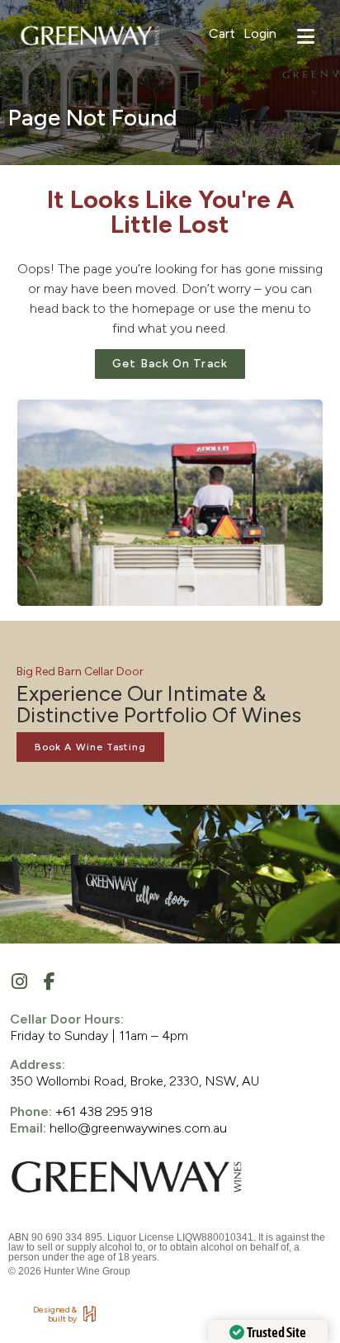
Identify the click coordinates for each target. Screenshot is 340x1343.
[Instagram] (19, 981)
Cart (222, 33)
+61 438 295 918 (104, 1111)
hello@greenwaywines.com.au (140, 1128)
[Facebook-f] (49, 981)
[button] (305, 39)
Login (259, 33)
